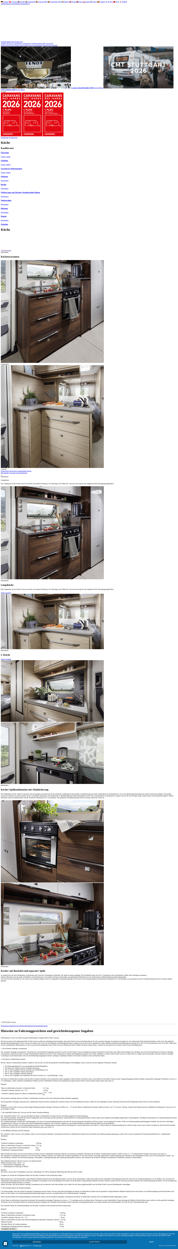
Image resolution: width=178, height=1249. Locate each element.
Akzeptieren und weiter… (9, 1229)
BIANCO (9, 4)
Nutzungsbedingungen (40, 1026)
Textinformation (6, 250)
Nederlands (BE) (54, 2)
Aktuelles (55, 45)
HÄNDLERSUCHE (8, 42)
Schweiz (13, 2)
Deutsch (5, 2)
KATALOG (19, 42)
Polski (86, 2)
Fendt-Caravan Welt (21, 45)
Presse (3, 1026)
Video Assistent (6, 593)
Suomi (93, 2)
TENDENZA (17, 4)
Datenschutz (16, 1026)
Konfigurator (13, 137)
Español (101, 2)
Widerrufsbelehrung (26, 1026)
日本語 (123, 2)
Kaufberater (5, 137)
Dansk (72, 2)
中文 (116, 2)
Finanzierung (47, 45)
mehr (151, 1242)
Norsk (79, 2)
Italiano (65, 2)
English (21, 2)
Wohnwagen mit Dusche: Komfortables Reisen (16, 471)
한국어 (109, 2)
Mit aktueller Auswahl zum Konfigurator (14, 473)
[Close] (1, 475)
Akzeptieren (94, 1242)
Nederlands (30, 2)
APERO (3, 4)
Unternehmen (38, 45)
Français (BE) (41, 2)
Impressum (8, 1026)
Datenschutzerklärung (170, 1245)
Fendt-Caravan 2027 (8, 45)
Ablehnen (37, 1242)
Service (30, 45)
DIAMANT (26, 4)
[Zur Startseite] (74, 23)
